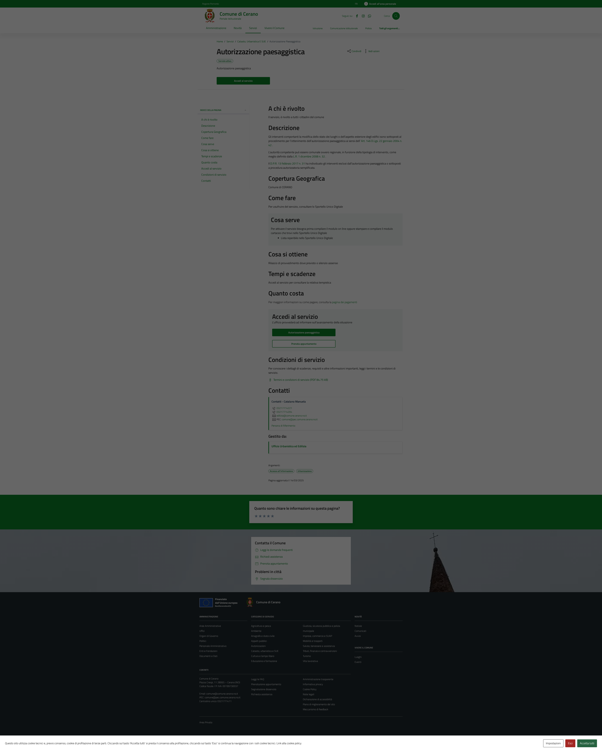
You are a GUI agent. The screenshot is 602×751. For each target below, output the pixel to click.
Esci (570, 743)
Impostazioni (553, 743)
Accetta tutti (587, 743)
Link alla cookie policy (289, 743)
